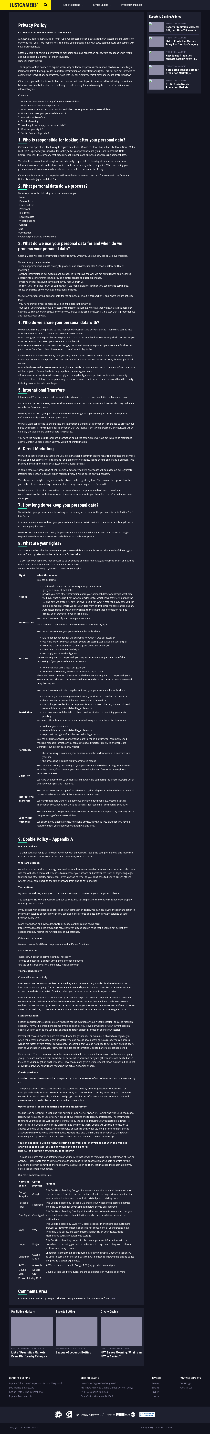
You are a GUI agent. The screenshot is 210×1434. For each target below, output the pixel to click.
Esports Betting (71, 4)
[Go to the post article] (32, 1331)
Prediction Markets (131, 4)
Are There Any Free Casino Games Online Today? (107, 1387)
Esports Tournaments (20, 1396)
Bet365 (155, 1387)
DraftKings (185, 1383)
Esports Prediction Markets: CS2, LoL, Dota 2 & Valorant (182, 28)
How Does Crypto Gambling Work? (99, 1383)
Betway (155, 1383)
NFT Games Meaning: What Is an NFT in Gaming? (121, 1354)
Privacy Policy (147, 1427)
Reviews (156, 1377)
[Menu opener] (82, 5)
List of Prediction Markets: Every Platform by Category (29, 1354)
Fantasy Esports (190, 1377)
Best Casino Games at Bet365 (97, 1396)
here (113, 1298)
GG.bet (155, 1391)
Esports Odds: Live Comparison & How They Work (36, 1383)
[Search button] (45, 5)
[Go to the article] (156, 27)
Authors (159, 1427)
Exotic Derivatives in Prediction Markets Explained (177, 86)
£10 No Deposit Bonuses (94, 1391)
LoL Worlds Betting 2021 (22, 1387)
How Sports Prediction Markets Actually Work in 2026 (180, 57)
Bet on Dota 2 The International (26, 1391)
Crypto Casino (100, 4)
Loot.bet (155, 1396)
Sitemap (169, 1427)
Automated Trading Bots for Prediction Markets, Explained (182, 71)
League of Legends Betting (73, 1352)
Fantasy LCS (186, 1387)
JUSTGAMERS (32, 1427)
